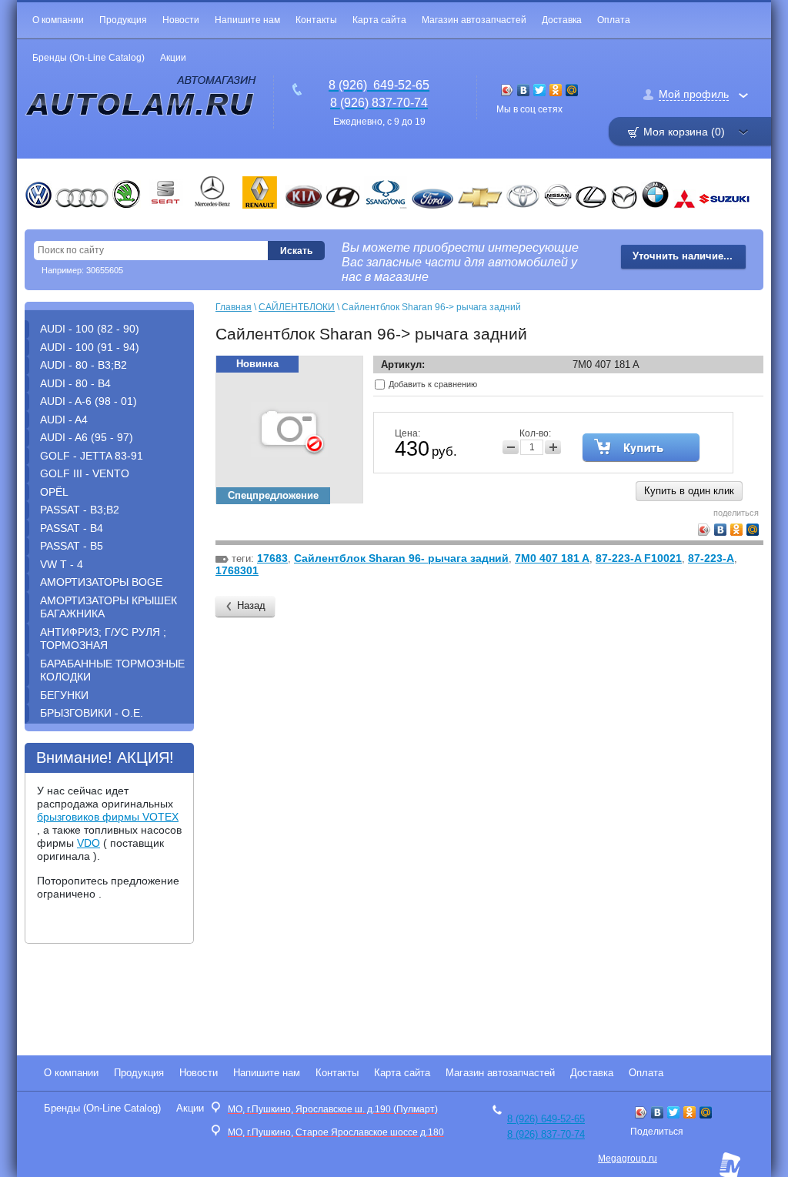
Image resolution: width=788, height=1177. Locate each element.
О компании (58, 20)
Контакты (316, 20)
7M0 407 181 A (552, 558)
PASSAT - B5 (71, 546)
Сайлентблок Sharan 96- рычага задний (401, 558)
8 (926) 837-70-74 (546, 1134)
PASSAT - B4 (71, 528)
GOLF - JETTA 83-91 (91, 456)
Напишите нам (247, 20)
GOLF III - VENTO (84, 473)
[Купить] (641, 447)
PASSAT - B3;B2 (79, 509)
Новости (180, 20)
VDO (88, 843)
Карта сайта (379, 20)
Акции (173, 57)
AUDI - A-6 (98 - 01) (88, 401)
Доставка (562, 20)
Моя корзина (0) (684, 131)
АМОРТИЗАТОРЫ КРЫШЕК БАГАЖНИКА (108, 607)
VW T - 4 (61, 564)
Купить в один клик (689, 491)
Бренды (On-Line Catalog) (88, 57)
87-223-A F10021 (639, 558)
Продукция (123, 20)
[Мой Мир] (572, 90)
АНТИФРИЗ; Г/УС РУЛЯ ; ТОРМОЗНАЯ (103, 639)
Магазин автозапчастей (474, 20)
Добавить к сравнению (431, 384)
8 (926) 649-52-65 (546, 1119)
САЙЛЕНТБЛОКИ (297, 307)
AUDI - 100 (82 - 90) (89, 329)
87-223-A (711, 558)
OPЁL (54, 492)
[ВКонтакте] (524, 90)
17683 (272, 558)
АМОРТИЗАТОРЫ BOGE (101, 582)
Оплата (613, 20)
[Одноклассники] (556, 90)
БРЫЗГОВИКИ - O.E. (91, 713)
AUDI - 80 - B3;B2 (83, 365)
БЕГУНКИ (64, 695)
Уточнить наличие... (683, 256)
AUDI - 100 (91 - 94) (89, 347)
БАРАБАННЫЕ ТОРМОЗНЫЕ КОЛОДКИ (112, 670)
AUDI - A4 (64, 419)
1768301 (237, 570)
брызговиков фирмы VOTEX (108, 817)
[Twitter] (540, 90)
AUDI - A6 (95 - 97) (86, 437)
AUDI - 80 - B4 (75, 383)
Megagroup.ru (627, 1158)
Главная (233, 307)
